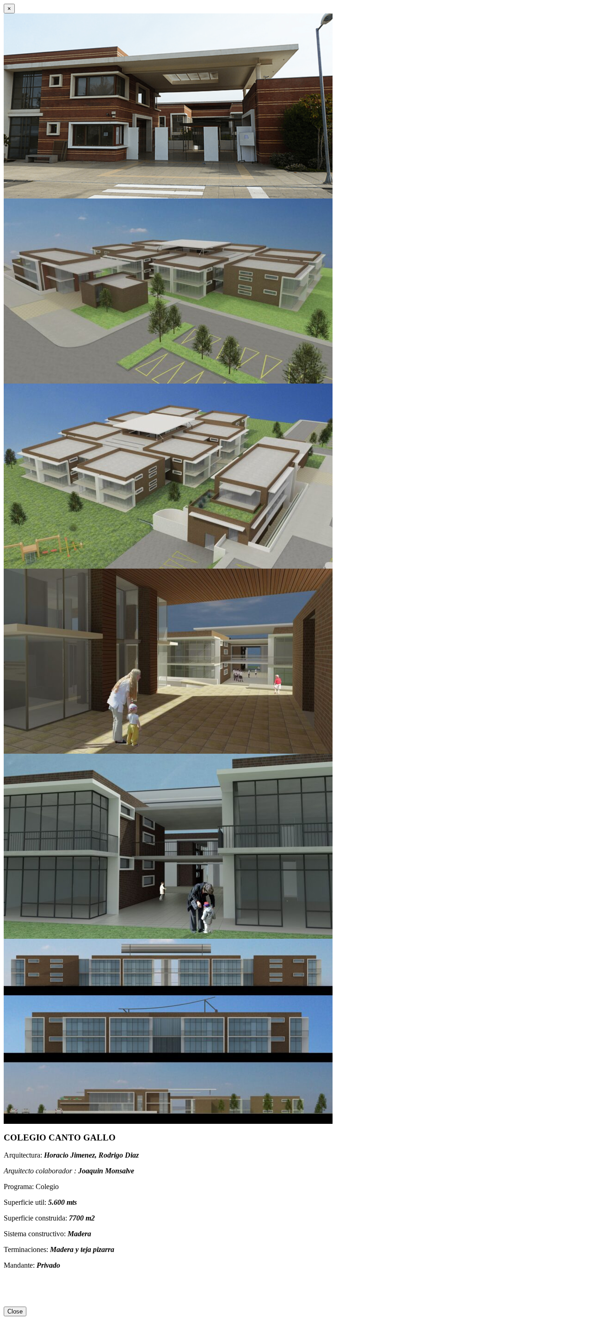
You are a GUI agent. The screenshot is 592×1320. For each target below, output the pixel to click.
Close (15, 1311)
